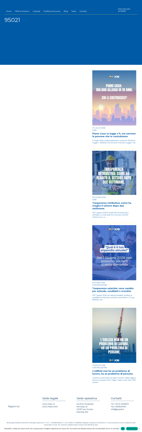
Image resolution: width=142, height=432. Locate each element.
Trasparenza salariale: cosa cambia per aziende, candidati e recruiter (113, 289)
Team (73, 11)
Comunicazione (99, 285)
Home (9, 11)
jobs (94, 130)
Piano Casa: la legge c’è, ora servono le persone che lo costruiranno (114, 135)
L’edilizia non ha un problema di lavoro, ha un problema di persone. (112, 372)
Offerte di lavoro (22, 11)
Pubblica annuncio (51, 11)
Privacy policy (132, 428)
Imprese (36, 11)
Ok (123, 428)
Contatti (83, 11)
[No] (139, 429)
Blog (66, 11)
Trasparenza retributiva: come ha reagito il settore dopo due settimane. (111, 206)
